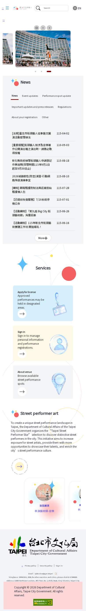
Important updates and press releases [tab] (32, 106)
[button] (7, 8)
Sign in (59, 565)
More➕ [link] (43, 238)
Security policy (46, 565)
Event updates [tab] (30, 95)
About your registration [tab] (24, 117)
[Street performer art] (19, 466)
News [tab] (15, 95)
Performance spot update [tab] (56, 95)
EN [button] (79, 8)
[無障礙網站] (43, 602)
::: (3, 8)
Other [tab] (45, 117)
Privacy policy (30, 565)
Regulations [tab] (64, 106)
